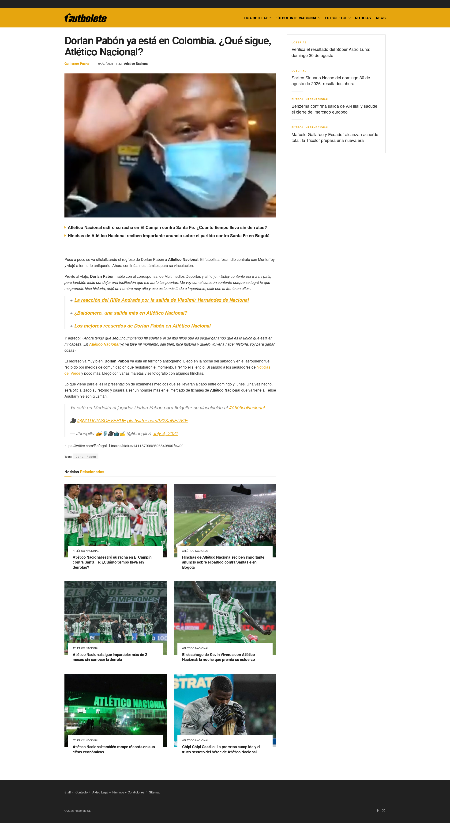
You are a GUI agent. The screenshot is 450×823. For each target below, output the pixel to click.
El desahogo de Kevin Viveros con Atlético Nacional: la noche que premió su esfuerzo (218, 657)
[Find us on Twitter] (384, 810)
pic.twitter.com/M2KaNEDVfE (157, 420)
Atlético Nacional (136, 63)
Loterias (299, 42)
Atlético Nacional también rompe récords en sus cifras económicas (114, 749)
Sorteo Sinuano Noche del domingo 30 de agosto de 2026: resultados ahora (331, 80)
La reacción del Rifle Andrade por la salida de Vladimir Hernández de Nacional (161, 300)
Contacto (81, 792)
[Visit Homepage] (85, 18)
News (381, 17)
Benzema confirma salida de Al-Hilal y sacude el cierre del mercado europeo (334, 109)
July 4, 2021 (165, 433)
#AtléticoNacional (247, 407)
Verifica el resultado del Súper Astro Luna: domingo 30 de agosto (331, 52)
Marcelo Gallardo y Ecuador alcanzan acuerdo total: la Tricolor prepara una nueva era (335, 137)
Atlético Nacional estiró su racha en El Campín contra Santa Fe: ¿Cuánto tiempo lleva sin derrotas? (167, 227)
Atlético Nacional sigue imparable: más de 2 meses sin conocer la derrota (110, 657)
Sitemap (154, 792)
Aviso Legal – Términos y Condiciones (118, 792)
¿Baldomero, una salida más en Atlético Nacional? (130, 312)
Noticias (363, 17)
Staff (67, 792)
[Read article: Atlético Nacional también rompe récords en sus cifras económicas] (115, 710)
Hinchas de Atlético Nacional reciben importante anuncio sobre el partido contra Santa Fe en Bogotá (169, 235)
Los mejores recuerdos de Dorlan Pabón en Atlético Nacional (142, 325)
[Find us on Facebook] (378, 810)
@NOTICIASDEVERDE (101, 420)
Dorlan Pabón (85, 456)
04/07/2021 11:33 (110, 63)
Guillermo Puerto (77, 63)
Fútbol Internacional (296, 17)
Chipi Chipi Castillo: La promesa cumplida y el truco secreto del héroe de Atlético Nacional (221, 749)
